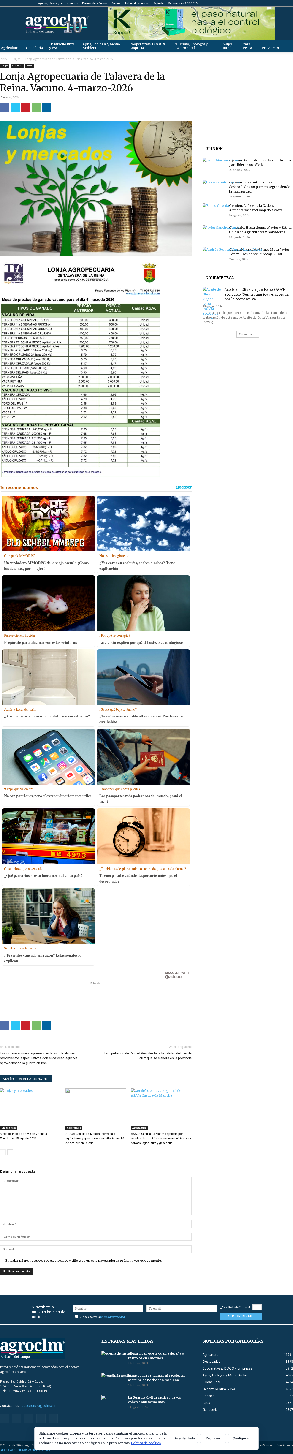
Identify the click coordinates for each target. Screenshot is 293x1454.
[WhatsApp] (36, 107)
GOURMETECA (219, 277)
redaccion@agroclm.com (39, 1405)
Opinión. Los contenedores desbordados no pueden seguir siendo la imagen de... (259, 186)
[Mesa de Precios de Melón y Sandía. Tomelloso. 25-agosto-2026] (30, 1109)
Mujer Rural (227, 46)
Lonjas (116, 3)
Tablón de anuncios (137, 3)
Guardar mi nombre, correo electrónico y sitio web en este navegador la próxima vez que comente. (83, 1260)
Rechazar (213, 1438)
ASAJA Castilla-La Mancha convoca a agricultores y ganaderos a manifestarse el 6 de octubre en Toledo (94, 1138)
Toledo (29, 65)
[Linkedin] (46, 107)
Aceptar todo (185, 1438)
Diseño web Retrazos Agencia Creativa (25, 1450)
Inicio (3, 59)
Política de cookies (146, 1443)
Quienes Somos (262, 1445)
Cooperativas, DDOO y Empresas (147, 46)
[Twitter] (282, 3)
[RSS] (274, 3)
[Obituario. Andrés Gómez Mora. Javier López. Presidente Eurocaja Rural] (232, 268)
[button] (287, 46)
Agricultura (74, 1127)
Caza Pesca (247, 46)
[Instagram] (266, 3)
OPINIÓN (214, 148)
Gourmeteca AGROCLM (183, 3)
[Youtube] (289, 3)
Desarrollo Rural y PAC (62, 46)
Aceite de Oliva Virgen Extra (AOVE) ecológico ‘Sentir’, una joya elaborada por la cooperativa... (256, 294)
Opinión (159, 3)
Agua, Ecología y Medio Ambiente (101, 46)
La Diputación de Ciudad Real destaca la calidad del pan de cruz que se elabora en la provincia (148, 1055)
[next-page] (10, 1152)
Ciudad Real (8, 1127)
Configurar (241, 1438)
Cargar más (246, 334)
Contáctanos (285, 1445)
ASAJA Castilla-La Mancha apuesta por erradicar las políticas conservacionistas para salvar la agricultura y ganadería (161, 1138)
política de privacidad (112, 1316)
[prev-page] (3, 1152)
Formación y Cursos (94, 3)
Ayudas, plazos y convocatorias (58, 3)
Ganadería (34, 48)
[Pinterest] (25, 107)
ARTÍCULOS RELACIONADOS (26, 1079)
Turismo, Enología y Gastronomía (191, 46)
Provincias (270, 48)
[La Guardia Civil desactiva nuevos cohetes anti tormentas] (103, 1397)
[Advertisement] (95, 992)
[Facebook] (259, 3)
